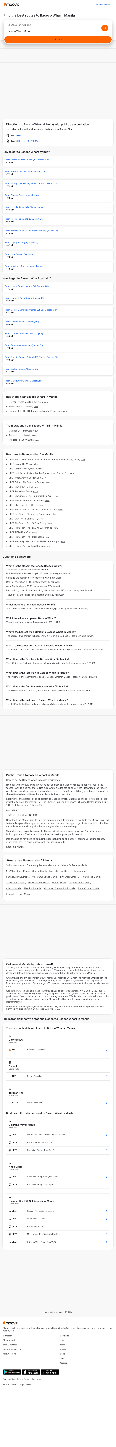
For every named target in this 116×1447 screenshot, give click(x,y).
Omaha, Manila (39, 871)
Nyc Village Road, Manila (18, 871)
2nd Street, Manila (15, 865)
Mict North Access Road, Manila (59, 888)
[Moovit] (11, 5)
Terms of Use (9, 1379)
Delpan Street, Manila (79, 882)
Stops (62, 1354)
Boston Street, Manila (88, 888)
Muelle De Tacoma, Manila (74, 865)
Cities (62, 1358)
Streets (63, 1349)
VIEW (46, 402)
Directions (64, 1363)
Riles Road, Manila (32, 888)
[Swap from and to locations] (104, 28)
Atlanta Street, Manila (38, 882)
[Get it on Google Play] (11, 1372)
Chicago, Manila (80, 871)
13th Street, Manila (90, 877)
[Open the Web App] (49, 1372)
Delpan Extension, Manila (18, 894)
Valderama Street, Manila (44, 877)
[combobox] (58, 26)
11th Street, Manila (69, 877)
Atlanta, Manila (13, 888)
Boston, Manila (59, 882)
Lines (62, 1340)
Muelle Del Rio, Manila (59, 871)
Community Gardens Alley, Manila (43, 865)
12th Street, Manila (15, 882)
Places (62, 1345)
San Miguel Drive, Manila (18, 877)
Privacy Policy (23, 1379)
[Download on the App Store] (30, 1372)
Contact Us (36, 1379)
